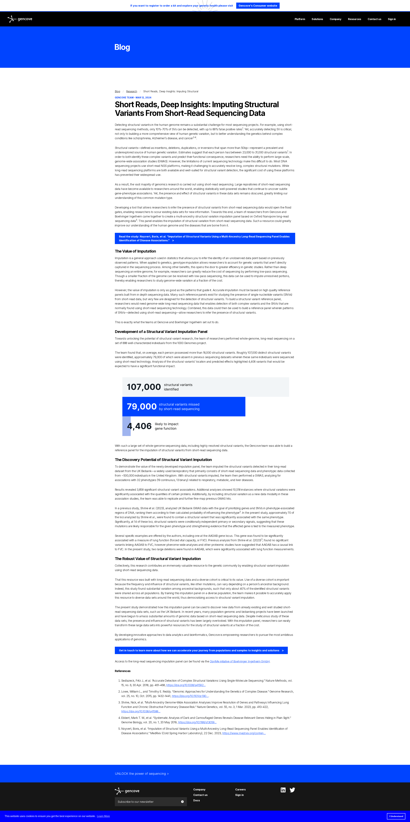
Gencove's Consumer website (258, 5)
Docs (196, 800)
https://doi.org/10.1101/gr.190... (190, 696)
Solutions (317, 19)
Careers (240, 789)
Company (335, 19)
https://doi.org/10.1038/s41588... (140, 711)
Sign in (392, 19)
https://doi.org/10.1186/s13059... (197, 722)
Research (131, 91)
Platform (300, 19)
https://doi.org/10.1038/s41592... (185, 685)
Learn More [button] (103, 816)
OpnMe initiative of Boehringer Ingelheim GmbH (240, 661)
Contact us (374, 19)
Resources (354, 19)
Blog (117, 91)
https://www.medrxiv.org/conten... (244, 733)
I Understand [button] (396, 816)
